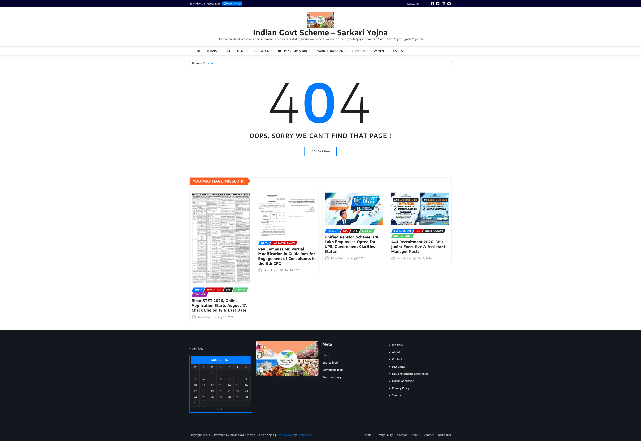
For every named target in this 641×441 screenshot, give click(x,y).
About (396, 352)
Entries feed (330, 362)
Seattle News (285, 435)
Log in (326, 355)
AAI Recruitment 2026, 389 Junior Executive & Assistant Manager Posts (418, 246)
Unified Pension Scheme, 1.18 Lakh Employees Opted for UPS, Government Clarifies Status (352, 244)
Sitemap (397, 395)
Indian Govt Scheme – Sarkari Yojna (320, 32)
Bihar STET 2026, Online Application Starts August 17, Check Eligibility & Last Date (219, 305)
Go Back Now (322, 151)
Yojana (212, 51)
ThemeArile (304, 435)
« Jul (219, 409)
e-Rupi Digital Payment (369, 51)
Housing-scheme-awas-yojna (410, 374)
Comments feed (333, 370)
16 (246, 385)
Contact (397, 359)
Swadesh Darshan (330, 51)
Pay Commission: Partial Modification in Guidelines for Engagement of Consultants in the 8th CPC (287, 256)
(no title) (397, 345)
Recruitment (236, 51)
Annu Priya (204, 317)
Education (262, 51)
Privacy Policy (401, 388)
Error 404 (208, 63)
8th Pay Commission (293, 51)
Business (398, 51)
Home (196, 51)
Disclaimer (398, 366)
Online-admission (403, 381)
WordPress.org (332, 377)
